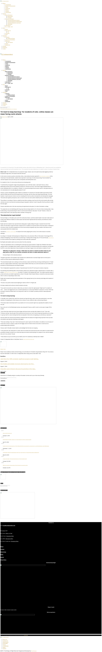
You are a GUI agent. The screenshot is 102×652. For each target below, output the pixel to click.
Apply (1, 554)
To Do (4, 48)
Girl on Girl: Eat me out (7, 433)
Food (6, 34)
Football (9, 17)
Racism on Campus (12, 109)
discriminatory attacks (44, 176)
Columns (7, 37)
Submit (2, 557)
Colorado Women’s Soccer (14, 20)
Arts (4, 28)
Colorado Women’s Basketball (15, 21)
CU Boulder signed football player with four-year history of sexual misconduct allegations (21, 452)
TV (8, 32)
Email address (3, 378)
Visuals (4, 46)
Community (8, 12)
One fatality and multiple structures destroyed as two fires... (17, 364)
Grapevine (7, 45)
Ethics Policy (3, 560)
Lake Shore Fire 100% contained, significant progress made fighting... (19, 359)
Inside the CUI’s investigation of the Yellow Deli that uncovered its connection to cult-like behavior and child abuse (26, 446)
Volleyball (10, 24)
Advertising (3, 552)
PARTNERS (5, 643)
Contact (2, 549)
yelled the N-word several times (11, 272)
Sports (4, 13)
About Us (5, 639)
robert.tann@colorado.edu (28, 339)
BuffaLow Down (11, 38)
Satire (6, 43)
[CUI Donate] (28, 423)
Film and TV (8, 30)
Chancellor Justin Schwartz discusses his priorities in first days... (18, 369)
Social (4, 644)
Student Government (10, 6)
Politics (7, 10)
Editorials (7, 41)
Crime (6, 7)
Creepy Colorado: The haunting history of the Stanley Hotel (15, 458)
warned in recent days (11, 231)
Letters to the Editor (10, 39)
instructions (51, 237)
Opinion (5, 35)
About (1, 546)
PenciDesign (26, 635)
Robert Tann (4, 116)
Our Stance (10, 42)
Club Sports (8, 25)
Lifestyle (7, 33)
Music (6, 29)
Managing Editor (10, 536)
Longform (7, 8)
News (4, 3)
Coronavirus (8, 4)
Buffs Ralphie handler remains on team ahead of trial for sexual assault (17, 439)
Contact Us (5, 640)
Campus (7, 11)
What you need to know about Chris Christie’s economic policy (15, 465)
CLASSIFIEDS (5, 646)
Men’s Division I (8, 15)
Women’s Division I (9, 19)
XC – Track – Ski (9, 26)
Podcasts (5, 47)
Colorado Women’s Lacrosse (14, 23)
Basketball (10, 16)
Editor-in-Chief (9, 533)
